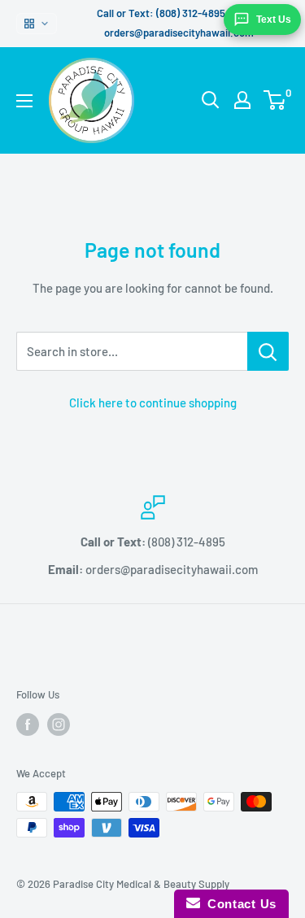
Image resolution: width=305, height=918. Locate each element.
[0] (275, 100)
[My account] (242, 100)
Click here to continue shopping (153, 402)
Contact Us (238, 904)
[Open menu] (24, 100)
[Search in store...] (268, 351)
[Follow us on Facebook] (27, 724)
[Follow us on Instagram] (58, 724)
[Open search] (211, 100)
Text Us (273, 19)
